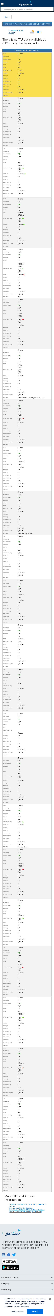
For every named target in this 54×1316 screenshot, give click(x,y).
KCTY (21, 30)
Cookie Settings (17, 1311)
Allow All (35, 1311)
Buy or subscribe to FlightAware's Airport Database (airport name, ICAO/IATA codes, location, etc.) (26, 1211)
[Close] (50, 1299)
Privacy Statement (21, 1306)
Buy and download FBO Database (21, 1208)
